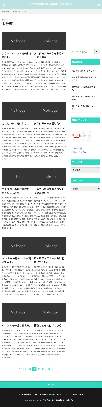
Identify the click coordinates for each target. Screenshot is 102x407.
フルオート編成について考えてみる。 (17, 260)
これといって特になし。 (15, 123)
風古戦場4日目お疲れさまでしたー (84, 88)
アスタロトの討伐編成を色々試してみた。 (15, 191)
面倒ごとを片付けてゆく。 (49, 325)
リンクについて (63, 394)
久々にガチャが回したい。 (49, 123)
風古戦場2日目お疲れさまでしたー (84, 107)
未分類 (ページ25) (19, 11)
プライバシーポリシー (27, 394)
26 (39, 369)
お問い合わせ (78, 394)
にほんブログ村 (78, 152)
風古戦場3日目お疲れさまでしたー (84, 97)
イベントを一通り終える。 (17, 325)
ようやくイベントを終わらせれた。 (17, 55)
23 (25, 369)
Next (48, 369)
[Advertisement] (85, 31)
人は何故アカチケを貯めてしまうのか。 (49, 55)
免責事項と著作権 (47, 394)
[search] (97, 51)
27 (43, 369)
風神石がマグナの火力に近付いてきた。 (49, 260)
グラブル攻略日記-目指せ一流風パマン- (51, 4)
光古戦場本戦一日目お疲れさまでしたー (85, 78)
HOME (6, 11)
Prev (20, 369)
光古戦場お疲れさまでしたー (84, 71)
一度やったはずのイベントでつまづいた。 (49, 191)
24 (30, 369)
